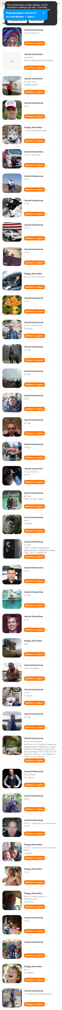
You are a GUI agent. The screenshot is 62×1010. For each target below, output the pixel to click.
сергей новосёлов (33, 54)
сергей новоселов (33, 78)
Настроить (36, 20)
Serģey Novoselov (33, 966)
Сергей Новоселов (33, 29)
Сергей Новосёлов (33, 103)
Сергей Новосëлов (33, 820)
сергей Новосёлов (33, 616)
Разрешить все (17, 20)
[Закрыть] (43, 13)
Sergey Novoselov (33, 127)
